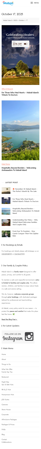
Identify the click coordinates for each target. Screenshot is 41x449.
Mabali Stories (6, 164)
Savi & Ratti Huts (7, 384)
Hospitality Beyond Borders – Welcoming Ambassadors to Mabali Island (19, 169)
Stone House (6, 409)
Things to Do (6, 364)
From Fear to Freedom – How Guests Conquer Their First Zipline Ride (25, 233)
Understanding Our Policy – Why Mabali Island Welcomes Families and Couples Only (25, 222)
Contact (4, 439)
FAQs (3, 429)
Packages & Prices (8, 424)
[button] (35, 3)
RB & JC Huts (6, 389)
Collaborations (6, 442)
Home (4, 354)
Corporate (5, 414)
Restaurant (5, 377)
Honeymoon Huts (8, 394)
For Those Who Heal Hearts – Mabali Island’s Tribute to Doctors (20, 93)
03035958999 (7, 254)
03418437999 (19, 254)
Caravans (5, 404)
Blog (3, 434)
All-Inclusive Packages (9, 419)
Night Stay (5, 382)
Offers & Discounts (7, 89)
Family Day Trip (7, 372)
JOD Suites (5, 399)
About (4, 359)
